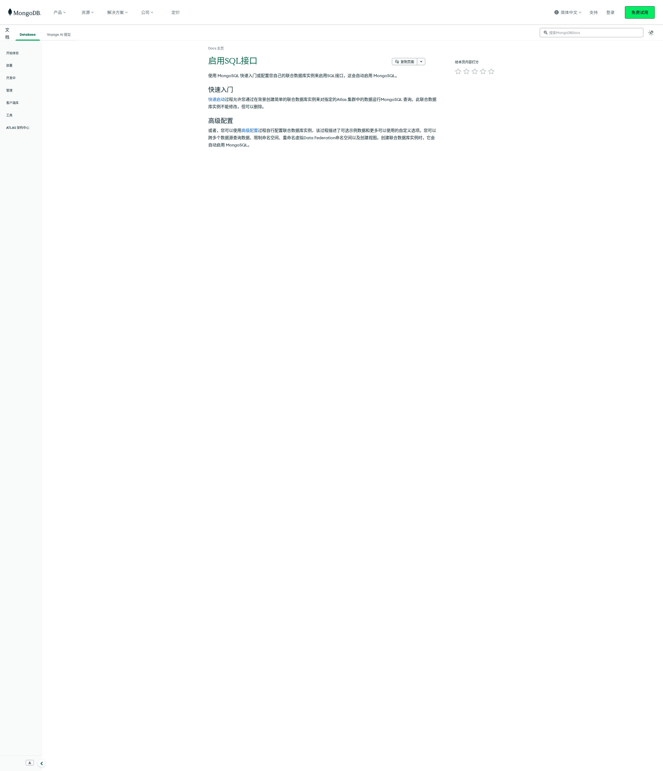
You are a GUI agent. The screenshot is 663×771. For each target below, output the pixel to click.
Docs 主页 (216, 48)
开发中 (11, 78)
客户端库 (12, 103)
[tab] (28, 34)
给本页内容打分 (467, 62)
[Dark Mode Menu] (651, 32)
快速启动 (216, 99)
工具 (9, 115)
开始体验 (12, 53)
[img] (458, 71)
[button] (567, 12)
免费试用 (639, 12)
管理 (9, 90)
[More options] (421, 61)
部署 (9, 66)
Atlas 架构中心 (17, 128)
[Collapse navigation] (42, 763)
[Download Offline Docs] (30, 763)
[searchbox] (591, 32)
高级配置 (249, 130)
